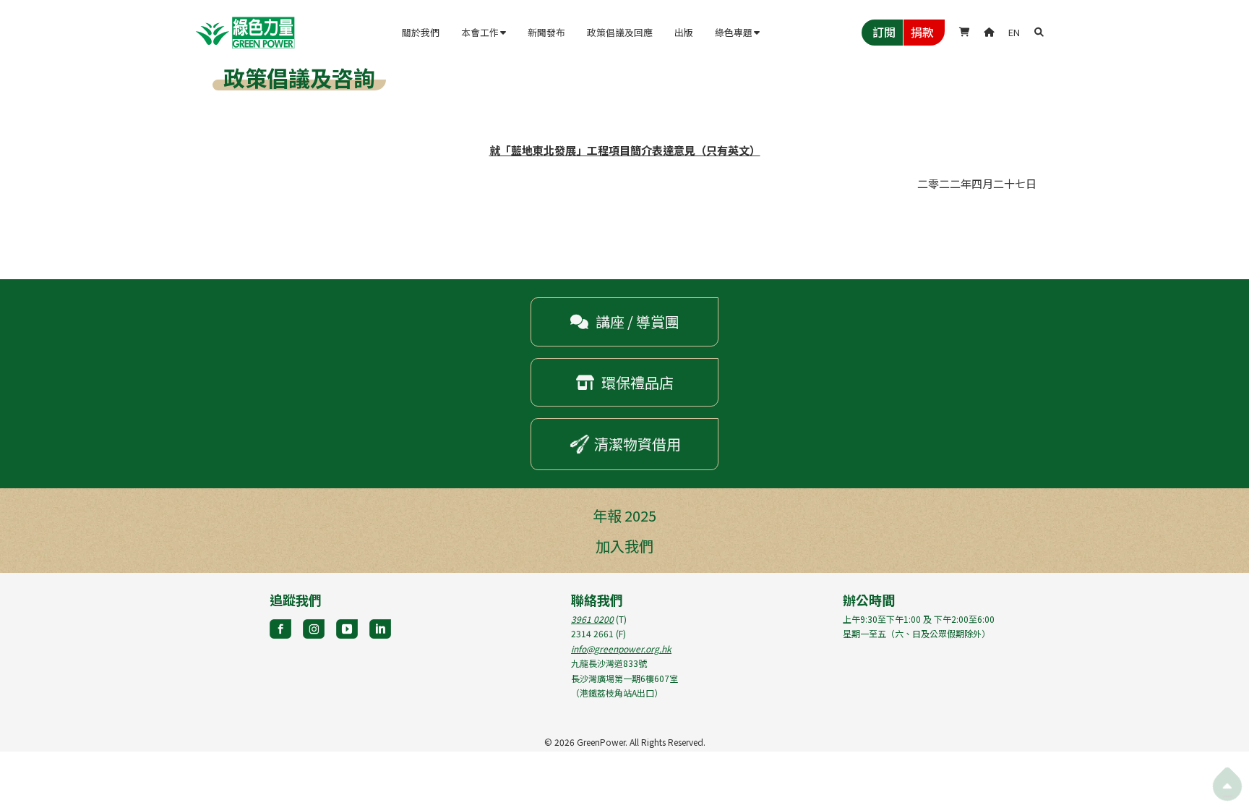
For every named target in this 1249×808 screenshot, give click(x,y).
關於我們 (420, 32)
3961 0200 (592, 619)
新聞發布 (546, 32)
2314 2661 (592, 633)
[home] (245, 32)
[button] (483, 32)
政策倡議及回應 (620, 32)
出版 (683, 32)
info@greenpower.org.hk (621, 648)
